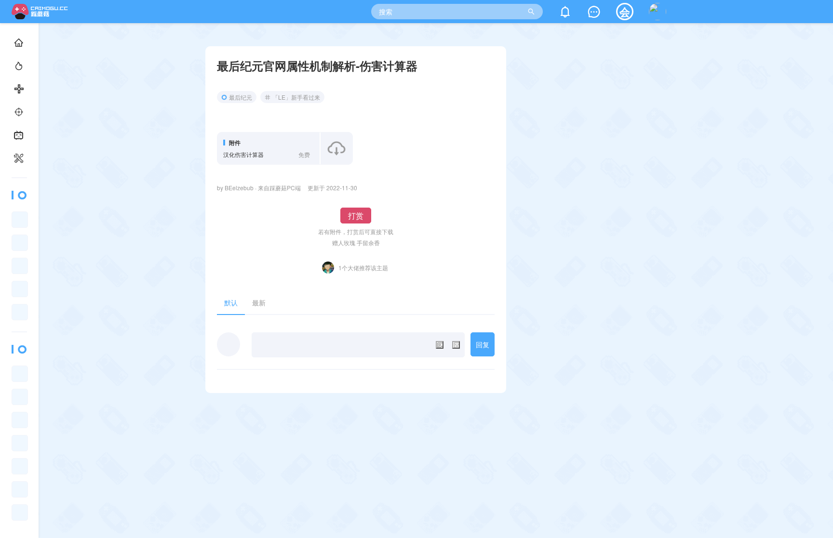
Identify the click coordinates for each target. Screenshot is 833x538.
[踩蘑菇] (42, 16)
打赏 (355, 215)
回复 (482, 344)
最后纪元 (240, 97)
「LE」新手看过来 (296, 97)
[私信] (594, 13)
